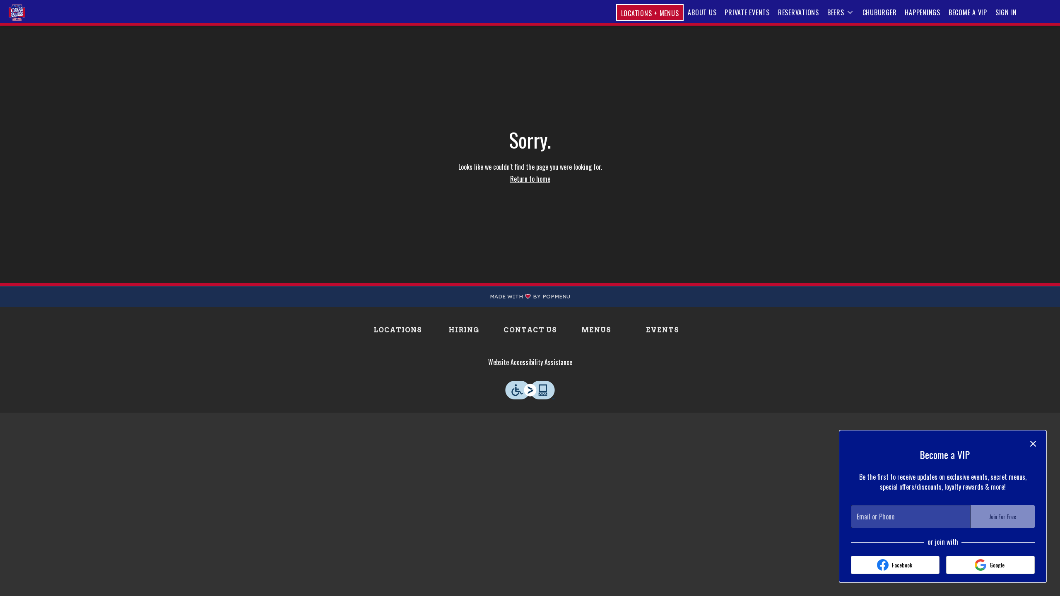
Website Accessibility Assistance (530, 362)
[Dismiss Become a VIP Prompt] (1033, 444)
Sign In (1006, 12)
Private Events (747, 12)
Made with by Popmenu (288, 296)
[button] (840, 12)
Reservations (798, 12)
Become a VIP (968, 12)
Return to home (530, 179)
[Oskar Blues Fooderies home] (44, 12)
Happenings (922, 12)
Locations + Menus (650, 13)
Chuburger (879, 12)
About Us (702, 12)
